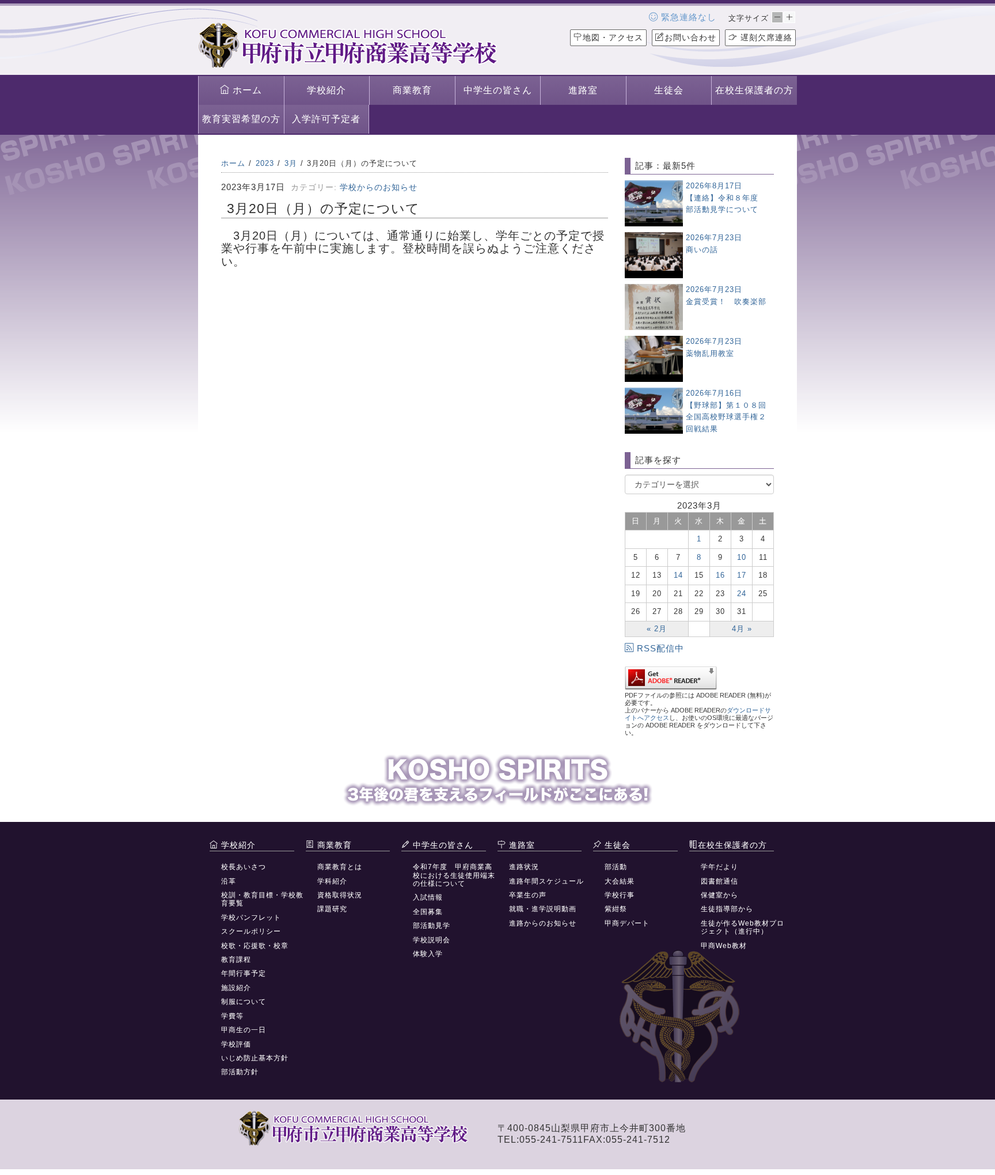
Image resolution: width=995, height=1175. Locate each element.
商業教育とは (339, 867)
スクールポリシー (251, 931)
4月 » (742, 628)
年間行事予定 (243, 973)
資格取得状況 (339, 895)
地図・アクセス (613, 37)
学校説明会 (431, 940)
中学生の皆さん (498, 90)
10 (741, 557)
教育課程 (236, 960)
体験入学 (428, 954)
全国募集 (428, 912)
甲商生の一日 (243, 1030)
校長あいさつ (243, 867)
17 (741, 575)
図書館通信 (719, 881)
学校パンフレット (251, 918)
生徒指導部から (727, 909)
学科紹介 (332, 881)
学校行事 (620, 895)
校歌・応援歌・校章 (254, 946)
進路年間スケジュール (546, 881)
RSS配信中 (660, 648)
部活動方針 (240, 1072)
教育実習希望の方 (241, 119)
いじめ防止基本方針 (254, 1058)
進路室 (583, 90)
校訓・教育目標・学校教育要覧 (262, 899)
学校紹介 (326, 90)
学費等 (232, 1016)
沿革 (228, 881)
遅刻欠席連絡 (765, 37)
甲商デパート (627, 923)
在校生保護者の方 (754, 90)
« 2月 (657, 628)
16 (720, 575)
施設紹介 (236, 988)
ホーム (246, 90)
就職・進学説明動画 (542, 909)
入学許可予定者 (326, 119)
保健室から (719, 895)
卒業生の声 (527, 895)
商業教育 (412, 90)
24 (741, 593)
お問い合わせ (690, 37)
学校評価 (236, 1044)
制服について (243, 1002)
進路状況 (524, 867)
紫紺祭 (616, 909)
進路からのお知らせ (542, 923)
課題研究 (332, 909)
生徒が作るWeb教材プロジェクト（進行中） (742, 927)
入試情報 (428, 897)
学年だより (719, 867)
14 (678, 575)
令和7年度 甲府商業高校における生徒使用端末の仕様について (454, 875)
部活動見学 (431, 926)
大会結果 (620, 881)
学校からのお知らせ (378, 187)
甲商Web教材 (724, 946)
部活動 (616, 867)
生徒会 (668, 90)
